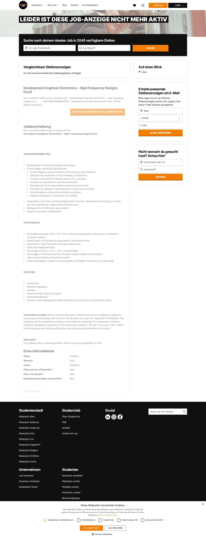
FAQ (64, 422)
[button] (103, 534)
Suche (150, 48)
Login (177, 5)
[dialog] (103, 520)
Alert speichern (160, 132)
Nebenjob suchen (71, 481)
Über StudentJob (71, 416)
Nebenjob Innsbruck (29, 427)
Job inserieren (26, 475)
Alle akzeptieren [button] (91, 528)
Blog (65, 5)
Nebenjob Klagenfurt (29, 444)
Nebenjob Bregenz (28, 450)
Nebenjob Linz (26, 439)
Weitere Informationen (108, 515)
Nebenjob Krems (27, 461)
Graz (25, 391)
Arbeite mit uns (70, 433)
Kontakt (74, 5)
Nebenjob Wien (27, 416)
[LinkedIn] (108, 416)
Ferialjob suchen (70, 486)
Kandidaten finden (28, 486)
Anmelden (158, 5)
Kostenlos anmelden (29, 481)
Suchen (160, 176)
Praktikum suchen (71, 492)
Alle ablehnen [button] (115, 528)
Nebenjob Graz (26, 433)
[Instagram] (114, 416)
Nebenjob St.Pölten (29, 455)
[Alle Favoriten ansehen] (134, 5)
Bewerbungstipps (71, 498)
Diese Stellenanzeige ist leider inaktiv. (97, 111)
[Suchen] (143, 5)
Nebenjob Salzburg (29, 422)
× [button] (203, 504)
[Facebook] (121, 416)
